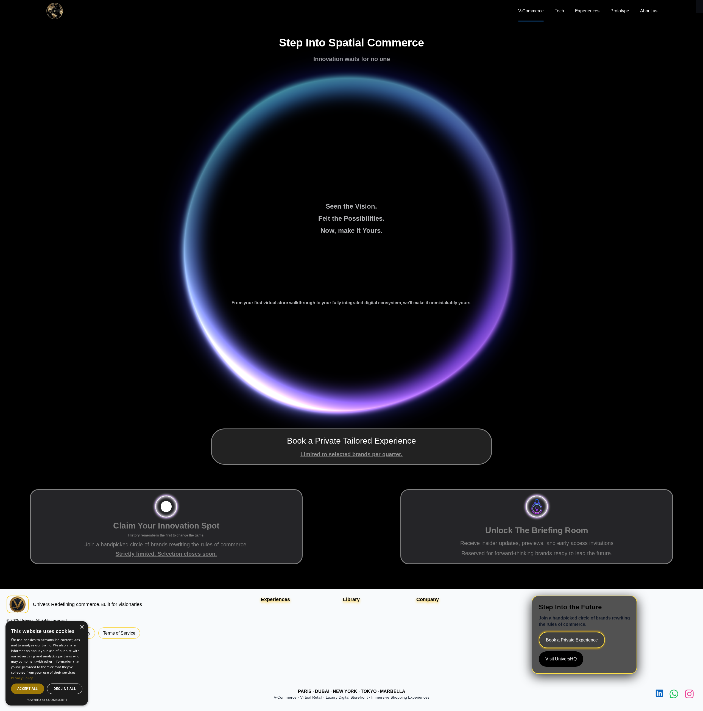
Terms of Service (119, 633)
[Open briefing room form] (537, 507)
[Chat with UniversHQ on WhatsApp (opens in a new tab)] (674, 694)
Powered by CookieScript (46, 700)
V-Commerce (531, 11)
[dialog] (46, 663)
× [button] (82, 627)
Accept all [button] (27, 688)
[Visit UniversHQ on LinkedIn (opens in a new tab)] (659, 694)
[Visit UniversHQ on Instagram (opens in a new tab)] (689, 694)
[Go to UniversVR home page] (54, 11)
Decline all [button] (65, 688)
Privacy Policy (22, 678)
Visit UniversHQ (561, 659)
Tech (559, 11)
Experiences (587, 11)
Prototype (619, 11)
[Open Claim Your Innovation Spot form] (166, 507)
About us (648, 11)
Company (427, 599)
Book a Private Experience (572, 640)
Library (351, 599)
